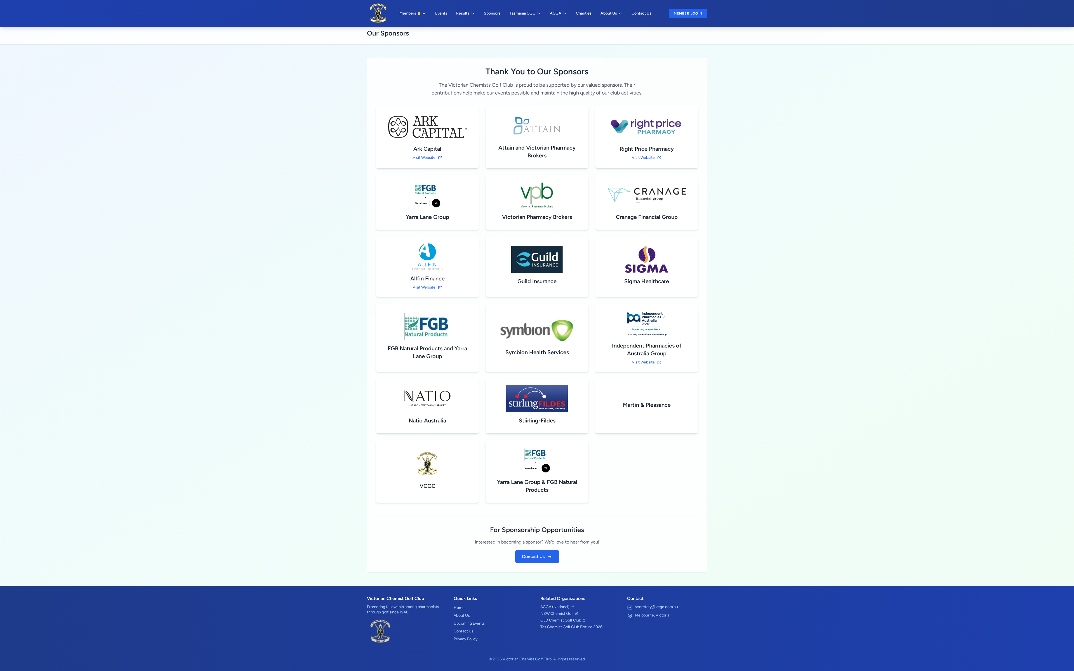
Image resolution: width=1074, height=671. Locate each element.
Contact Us (641, 13)
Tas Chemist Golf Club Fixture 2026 (571, 627)
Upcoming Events (469, 623)
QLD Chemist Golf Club (560, 620)
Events (441, 13)
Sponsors (492, 13)
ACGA (555, 13)
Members (407, 13)
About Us (608, 13)
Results (462, 13)
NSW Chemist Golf (557, 613)
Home (459, 607)
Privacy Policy (465, 639)
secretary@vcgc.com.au (656, 606)
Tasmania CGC (522, 13)
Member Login (688, 13)
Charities (584, 13)
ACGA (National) (554, 606)
